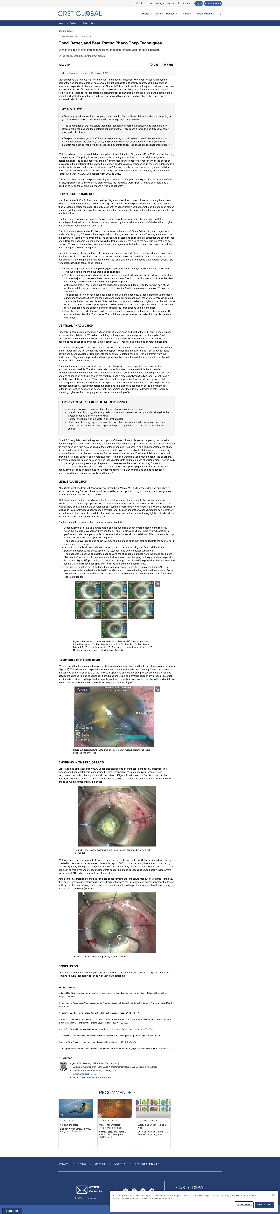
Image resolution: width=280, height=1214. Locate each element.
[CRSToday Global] (80, 13)
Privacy (64, 1164)
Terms (82, 1164)
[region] (194, 1201)
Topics (145, 13)
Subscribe (186, 3)
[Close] (273, 1195)
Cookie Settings (244, 1204)
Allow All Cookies (265, 1204)
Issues (159, 13)
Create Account (213, 3)
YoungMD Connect (165, 3)
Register (12, 1210)
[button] (68, 987)
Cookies (100, 1164)
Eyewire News (204, 13)
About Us (120, 1164)
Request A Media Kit (147, 1164)
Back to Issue (65, 31)
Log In (199, 3)
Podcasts (171, 13)
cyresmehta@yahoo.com (84, 1074)
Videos (187, 13)
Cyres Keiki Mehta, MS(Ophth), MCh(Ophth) (94, 1063)
